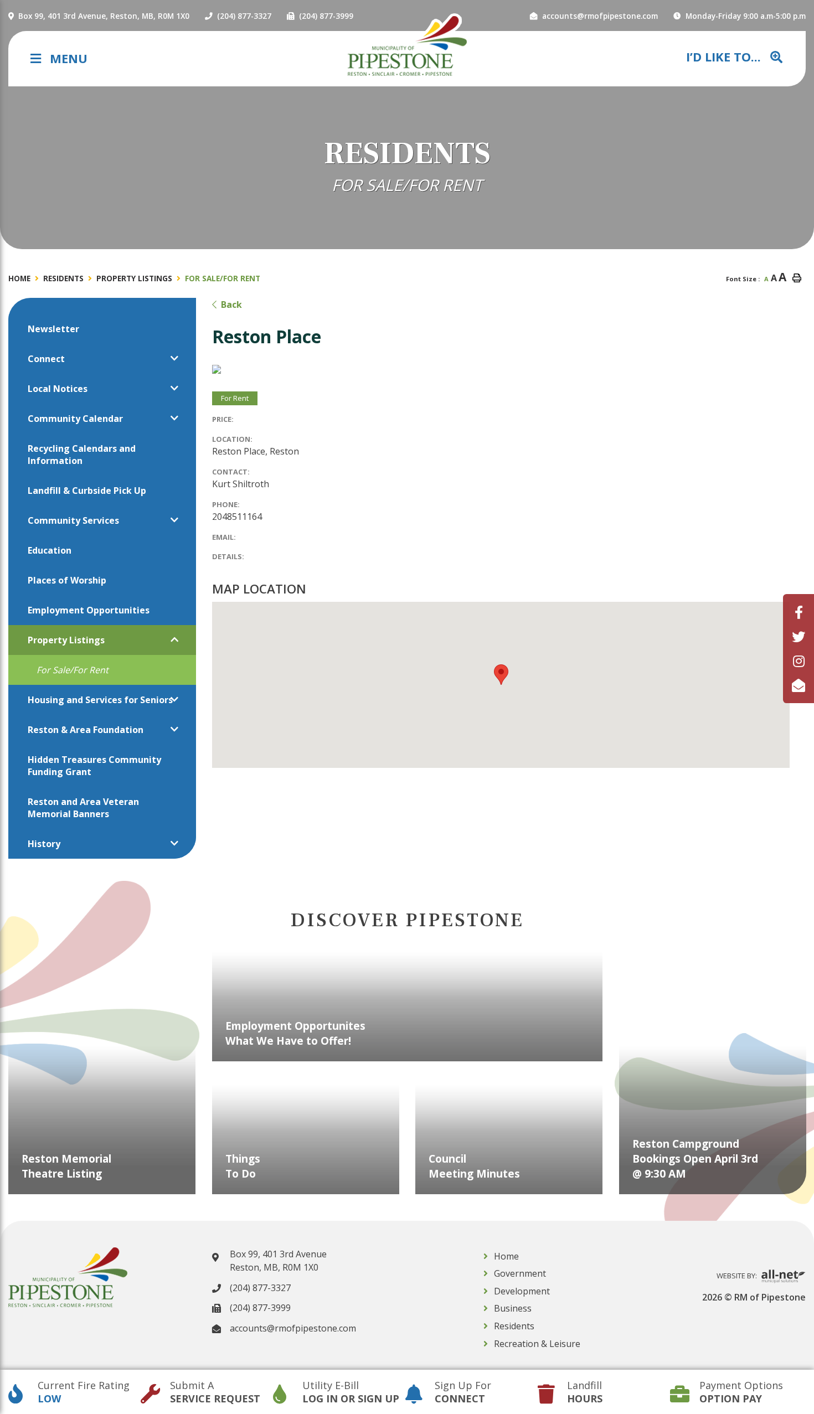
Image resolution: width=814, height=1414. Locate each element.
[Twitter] (798, 636)
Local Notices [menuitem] (57, 389)
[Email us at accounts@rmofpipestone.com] (798, 685)
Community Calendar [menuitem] (75, 418)
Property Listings (134, 278)
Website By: (738, 1276)
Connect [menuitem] (46, 359)
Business (513, 1308)
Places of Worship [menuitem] (67, 580)
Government (520, 1273)
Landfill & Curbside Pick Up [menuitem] (87, 490)
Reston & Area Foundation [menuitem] (85, 730)
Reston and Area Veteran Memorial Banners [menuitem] (83, 808)
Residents (63, 278)
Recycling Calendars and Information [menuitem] (82, 454)
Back (231, 304)
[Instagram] (799, 661)
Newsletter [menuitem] (53, 329)
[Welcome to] (407, 45)
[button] (174, 358)
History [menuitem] (44, 844)
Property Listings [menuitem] (66, 640)
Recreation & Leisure (537, 1344)
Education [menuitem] (49, 550)
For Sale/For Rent (222, 278)
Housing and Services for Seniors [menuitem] (100, 700)
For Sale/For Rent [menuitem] (73, 670)
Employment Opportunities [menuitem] (89, 610)
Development (522, 1291)
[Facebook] (799, 612)
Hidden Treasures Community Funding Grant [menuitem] (94, 766)
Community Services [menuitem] (73, 520)
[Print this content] (797, 278)
